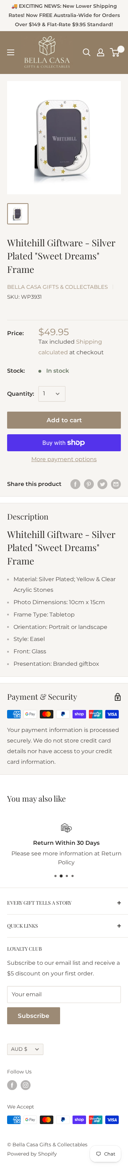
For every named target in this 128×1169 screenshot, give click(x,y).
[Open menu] (10, 52)
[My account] (100, 52)
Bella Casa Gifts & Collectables (57, 286)
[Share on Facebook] (75, 484)
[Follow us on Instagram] (26, 1085)
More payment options (64, 459)
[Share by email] (116, 484)
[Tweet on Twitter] (102, 484)
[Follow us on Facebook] (12, 1085)
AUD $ (19, 1049)
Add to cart (64, 420)
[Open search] (87, 52)
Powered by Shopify (32, 1154)
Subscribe (33, 1015)
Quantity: (20, 393)
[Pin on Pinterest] (89, 484)
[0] (115, 52)
